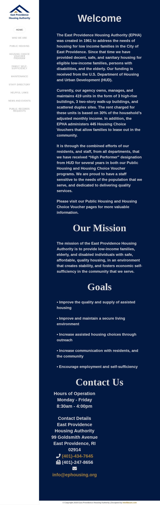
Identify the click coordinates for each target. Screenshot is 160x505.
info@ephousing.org (74, 474)
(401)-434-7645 (77, 456)
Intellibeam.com (130, 503)
